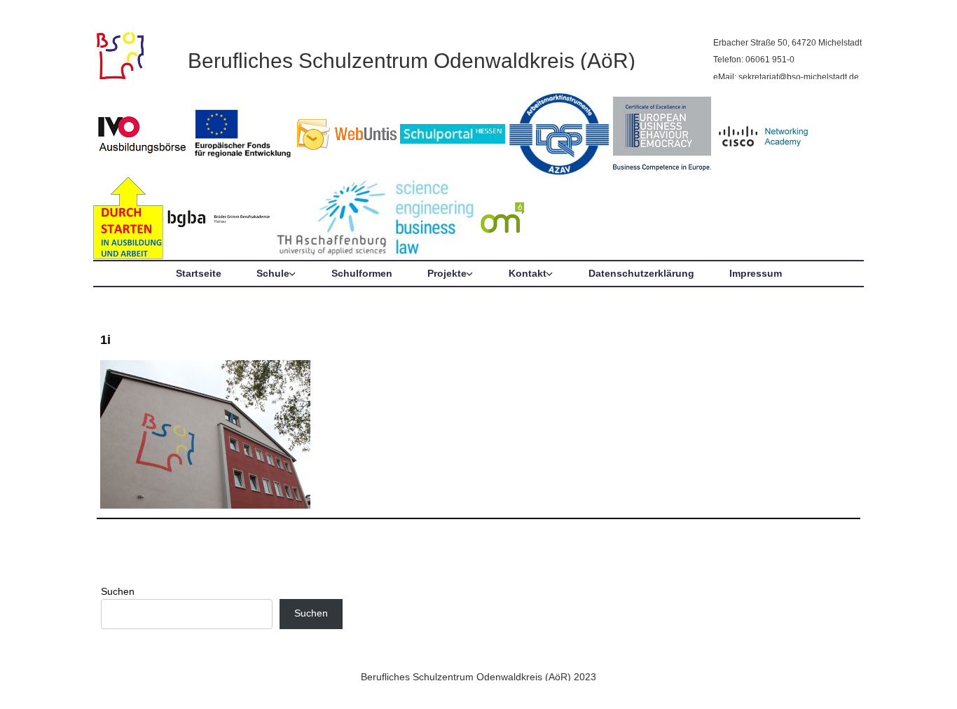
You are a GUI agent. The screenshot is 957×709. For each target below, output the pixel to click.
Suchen (118, 591)
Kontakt (527, 273)
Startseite (198, 273)
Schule (272, 273)
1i (105, 340)
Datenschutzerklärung (641, 273)
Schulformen (361, 273)
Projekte (447, 273)
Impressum (755, 273)
